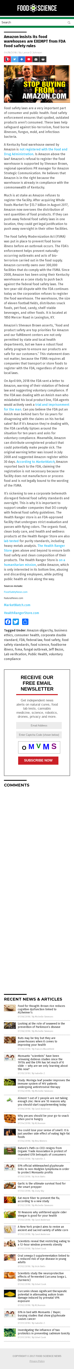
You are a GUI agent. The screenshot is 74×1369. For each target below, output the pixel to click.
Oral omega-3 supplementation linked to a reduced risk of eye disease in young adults (43, 1259)
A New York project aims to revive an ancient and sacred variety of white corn (43, 1228)
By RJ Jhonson (38, 1123)
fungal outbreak (35, 649)
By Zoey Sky (38, 1191)
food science (40, 645)
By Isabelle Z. (38, 1073)
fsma (18, 649)
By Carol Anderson (41, 1109)
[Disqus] (37, 840)
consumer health (26, 635)
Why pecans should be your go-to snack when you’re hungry (43, 1117)
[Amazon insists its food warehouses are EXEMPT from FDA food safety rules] (37, 11)
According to (35, 462)
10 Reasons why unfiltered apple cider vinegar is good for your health (42, 1214)
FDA (22, 640)
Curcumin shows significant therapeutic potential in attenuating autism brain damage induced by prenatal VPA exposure (42, 1296)
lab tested (11, 541)
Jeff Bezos (56, 649)
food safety (52, 640)
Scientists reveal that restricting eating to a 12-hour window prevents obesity (44, 1243)
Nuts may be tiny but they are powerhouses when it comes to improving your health (37, 1041)
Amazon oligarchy (40, 630)
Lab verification (15, 654)
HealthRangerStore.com (21, 613)
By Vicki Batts (38, 1176)
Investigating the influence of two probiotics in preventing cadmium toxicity (44, 1331)
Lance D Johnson (32, 52)
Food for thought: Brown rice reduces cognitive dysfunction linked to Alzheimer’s (41, 1009)
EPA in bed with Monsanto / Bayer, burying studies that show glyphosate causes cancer (41, 1316)
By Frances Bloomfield (43, 1049)
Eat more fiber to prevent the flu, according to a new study (39, 1199)
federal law (34, 640)
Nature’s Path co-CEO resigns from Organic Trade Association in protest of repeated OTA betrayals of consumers (42, 1151)
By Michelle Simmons (42, 1016)
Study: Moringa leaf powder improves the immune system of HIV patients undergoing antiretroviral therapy (44, 1084)
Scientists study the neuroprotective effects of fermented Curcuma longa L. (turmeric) (42, 1277)
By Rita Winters (39, 1141)
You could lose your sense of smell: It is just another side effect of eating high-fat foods (44, 1134)
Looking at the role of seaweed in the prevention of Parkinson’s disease (41, 1025)
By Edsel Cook (39, 1248)
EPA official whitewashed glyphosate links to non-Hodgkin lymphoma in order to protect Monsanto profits (43, 1169)
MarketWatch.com (17, 605)
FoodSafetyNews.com (15, 592)
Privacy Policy (37, 1361)
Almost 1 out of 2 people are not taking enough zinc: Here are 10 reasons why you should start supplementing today (43, 1101)
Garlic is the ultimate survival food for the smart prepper (42, 1185)
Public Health (37, 654)
